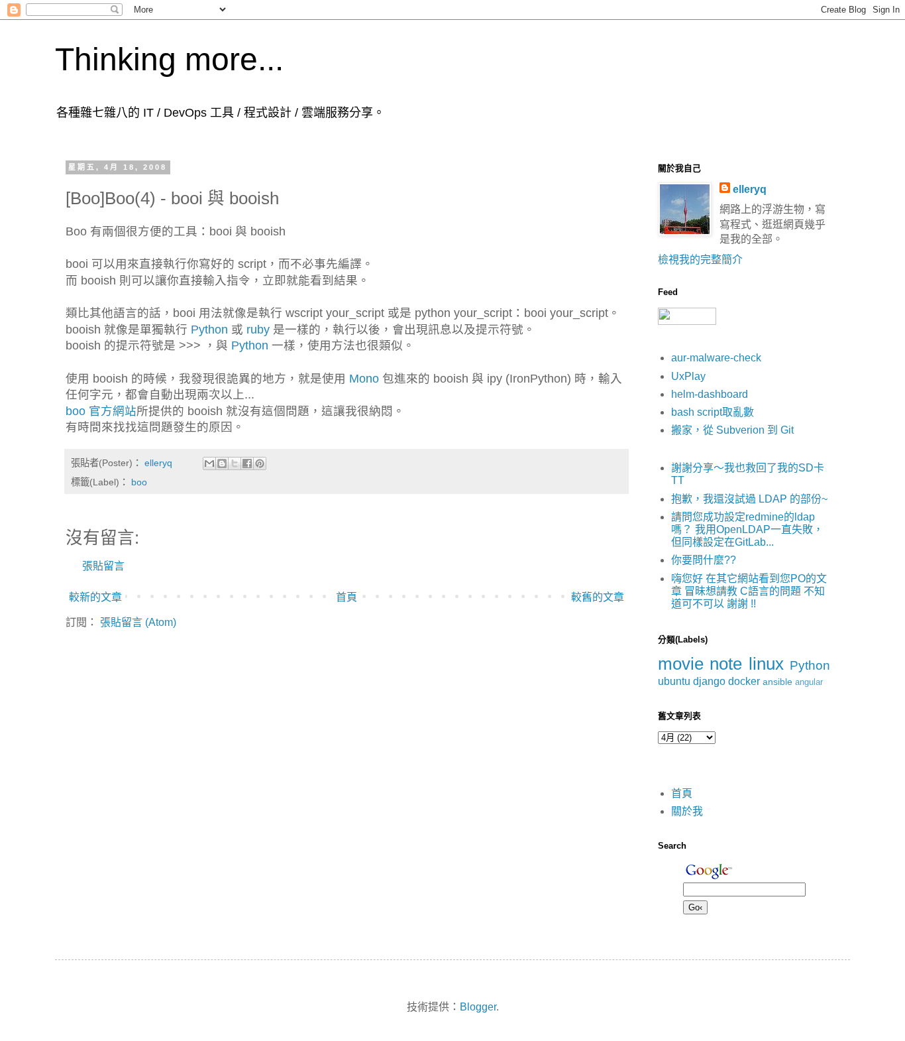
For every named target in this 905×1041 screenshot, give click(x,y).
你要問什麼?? (703, 560)
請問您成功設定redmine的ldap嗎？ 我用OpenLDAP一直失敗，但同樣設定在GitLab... (747, 529)
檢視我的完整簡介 (700, 259)
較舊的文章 (597, 597)
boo (139, 482)
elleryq (750, 189)
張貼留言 (103, 566)
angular (809, 682)
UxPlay (688, 376)
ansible (777, 681)
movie (681, 663)
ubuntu (674, 681)
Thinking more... (169, 59)
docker (744, 681)
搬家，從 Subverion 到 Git (732, 430)
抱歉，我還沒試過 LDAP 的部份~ (749, 499)
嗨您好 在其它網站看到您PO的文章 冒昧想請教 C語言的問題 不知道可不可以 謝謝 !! (749, 591)
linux (766, 663)
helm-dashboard (709, 394)
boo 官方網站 (101, 411)
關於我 (687, 811)
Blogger (478, 1006)
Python (209, 329)
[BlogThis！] (222, 463)
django (709, 681)
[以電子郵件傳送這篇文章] (209, 463)
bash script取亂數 (712, 412)
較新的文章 (95, 597)
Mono (364, 378)
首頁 (346, 597)
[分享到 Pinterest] (259, 463)
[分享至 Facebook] (247, 463)
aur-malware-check (716, 357)
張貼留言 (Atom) (138, 622)
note (726, 663)
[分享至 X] (234, 463)
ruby (258, 329)
